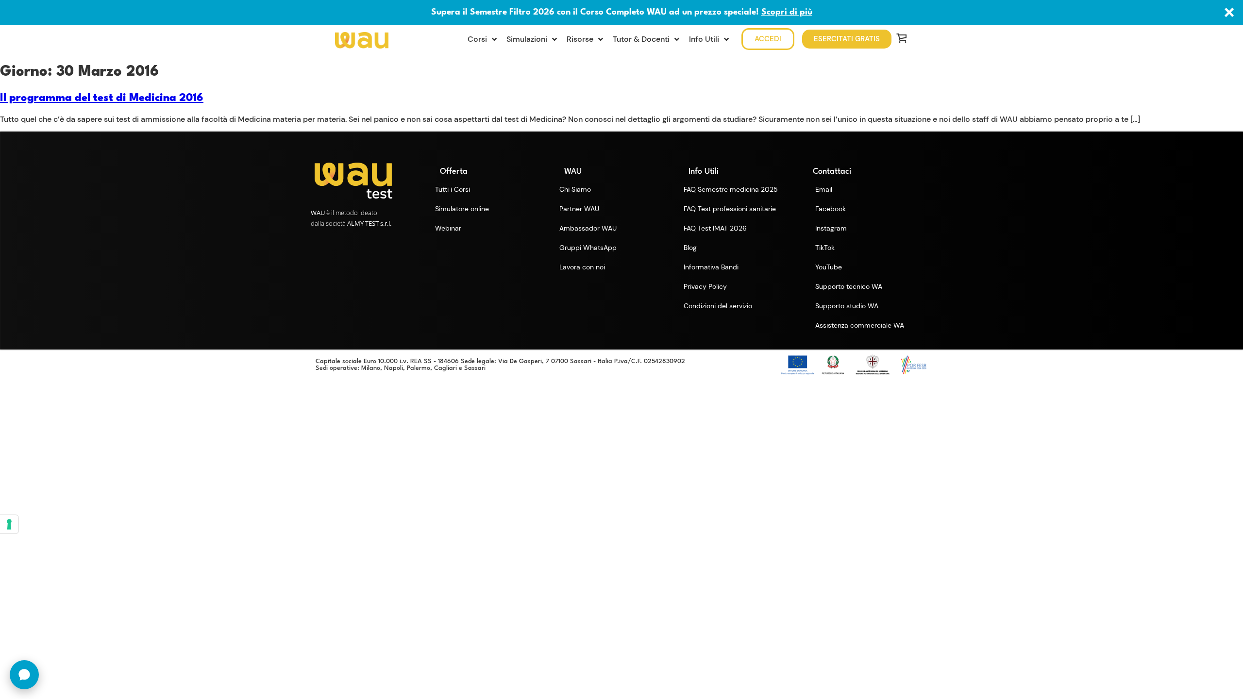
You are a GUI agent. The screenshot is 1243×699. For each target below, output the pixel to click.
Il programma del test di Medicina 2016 (101, 98)
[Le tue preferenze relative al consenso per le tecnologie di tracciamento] (9, 524)
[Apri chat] (24, 674)
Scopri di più (786, 12)
